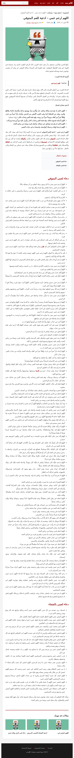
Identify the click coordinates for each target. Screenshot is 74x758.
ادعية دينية (42, 3)
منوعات (36, 3)
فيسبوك (44, 142)
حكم (53, 3)
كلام (57, 3)
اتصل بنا (50, 748)
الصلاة (23, 139)
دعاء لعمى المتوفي (61, 161)
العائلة (7, 142)
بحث (4, 3)
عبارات (62, 3)
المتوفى (52, 139)
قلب (42, 246)
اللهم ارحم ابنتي (55, 83)
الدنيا (37, 371)
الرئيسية (66, 13)
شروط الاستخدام (26, 748)
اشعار (48, 3)
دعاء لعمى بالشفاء (61, 165)
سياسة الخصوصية (39, 748)
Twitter (55, 145)
